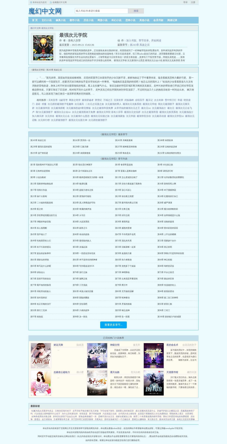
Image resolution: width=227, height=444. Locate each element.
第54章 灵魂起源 (80, 247)
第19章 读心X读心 (123, 190)
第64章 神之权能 (165, 259)
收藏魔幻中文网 (60, 2)
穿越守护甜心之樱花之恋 (168, 411)
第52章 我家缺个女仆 (167, 241)
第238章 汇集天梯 (80, 147)
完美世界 (118, 100)
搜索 (136, 11)
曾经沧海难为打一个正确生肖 (117, 419)
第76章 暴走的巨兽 (166, 279)
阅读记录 (172, 20)
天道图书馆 (172, 372)
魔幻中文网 (35, 28)
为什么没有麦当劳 (70, 413)
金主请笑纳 (47, 419)
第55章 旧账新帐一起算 (125, 247)
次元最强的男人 (114, 104)
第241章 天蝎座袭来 (124, 140)
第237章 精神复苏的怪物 (126, 147)
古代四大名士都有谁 (127, 413)
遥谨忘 (37, 419)
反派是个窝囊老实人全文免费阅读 (153, 413)
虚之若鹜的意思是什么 (145, 411)
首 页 (35, 20)
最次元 (171, 108)
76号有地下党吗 (107, 411)
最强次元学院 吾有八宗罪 (110, 112)
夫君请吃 (189, 413)
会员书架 (158, 20)
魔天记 (149, 100)
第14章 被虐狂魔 (80, 183)
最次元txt (146, 108)
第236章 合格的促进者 (167, 147)
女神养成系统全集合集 (41, 416)
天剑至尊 (53, 100)
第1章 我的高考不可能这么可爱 (44, 165)
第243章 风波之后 (140, 45)
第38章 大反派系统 (81, 221)
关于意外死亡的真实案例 (82, 419)
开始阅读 (156, 40)
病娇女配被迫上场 (124, 416)
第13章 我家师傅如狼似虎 (41, 183)
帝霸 (180, 100)
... (58, 350)
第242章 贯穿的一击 (81, 140)
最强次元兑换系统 (133, 104)
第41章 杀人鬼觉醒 (38, 228)
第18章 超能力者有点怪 (83, 190)
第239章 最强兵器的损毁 (41, 147)
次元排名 (50, 116)
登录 (185, 2)
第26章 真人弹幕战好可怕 (84, 203)
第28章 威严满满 (165, 203)
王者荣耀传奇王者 (61, 419)
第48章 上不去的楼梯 (167, 234)
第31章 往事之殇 (122, 209)
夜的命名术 (172, 345)
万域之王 (108, 100)
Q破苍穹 (63, 100)
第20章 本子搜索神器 (167, 190)
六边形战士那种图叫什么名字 (47, 413)
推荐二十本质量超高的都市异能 (147, 416)
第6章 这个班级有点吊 (82, 171)
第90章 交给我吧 (80, 304)
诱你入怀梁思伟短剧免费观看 (176, 416)
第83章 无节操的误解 (124, 291)
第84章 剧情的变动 (166, 291)
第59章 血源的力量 (123, 253)
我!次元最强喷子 (45, 112)
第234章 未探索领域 (81, 153)
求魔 (44, 104)
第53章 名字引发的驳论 (40, 247)
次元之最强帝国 (150, 112)
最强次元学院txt (176, 116)
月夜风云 (99, 419)
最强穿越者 (88, 100)
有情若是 (83, 413)
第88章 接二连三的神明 (168, 297)
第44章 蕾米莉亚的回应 (168, 228)
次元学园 (131, 116)
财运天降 (58, 345)
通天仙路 (114, 372)
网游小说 (103, 20)
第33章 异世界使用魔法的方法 (43, 215)
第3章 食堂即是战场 (124, 165)
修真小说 (61, 20)
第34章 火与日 (79, 215)
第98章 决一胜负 (80, 317)
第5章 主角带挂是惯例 (40, 171)
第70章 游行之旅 (80, 272)
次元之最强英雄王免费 (84, 112)
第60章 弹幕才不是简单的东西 (171, 253)
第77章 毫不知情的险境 (40, 285)
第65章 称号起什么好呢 (40, 266)
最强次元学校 (150, 104)
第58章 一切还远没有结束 (84, 253)
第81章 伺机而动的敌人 (40, 291)
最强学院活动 (144, 116)
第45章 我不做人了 (38, 234)
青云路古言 (153, 419)
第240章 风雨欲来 (165, 140)
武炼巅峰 (129, 100)
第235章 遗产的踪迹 (39, 153)
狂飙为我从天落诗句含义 (42, 411)
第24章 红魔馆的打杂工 (168, 196)
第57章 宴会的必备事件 (40, 253)
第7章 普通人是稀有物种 (126, 171)
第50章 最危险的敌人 (82, 241)
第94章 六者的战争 (81, 310)
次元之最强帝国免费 (103, 108)
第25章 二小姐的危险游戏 (41, 203)
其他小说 (144, 20)
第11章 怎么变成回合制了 (126, 177)
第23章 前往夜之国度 (124, 196)
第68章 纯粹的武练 (166, 266)
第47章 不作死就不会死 (125, 234)
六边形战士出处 (110, 413)
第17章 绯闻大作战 (38, 190)
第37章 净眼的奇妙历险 (40, 221)
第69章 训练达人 (37, 272)
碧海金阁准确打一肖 (88, 416)
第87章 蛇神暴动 (122, 297)
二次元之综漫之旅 (95, 104)
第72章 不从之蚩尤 (166, 272)
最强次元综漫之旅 (101, 116)
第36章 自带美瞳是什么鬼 (169, 215)
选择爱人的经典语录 (125, 411)
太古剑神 (158, 100)
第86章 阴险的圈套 (81, 297)
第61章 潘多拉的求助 (39, 259)
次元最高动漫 (159, 116)
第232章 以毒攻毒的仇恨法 (169, 153)
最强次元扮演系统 (169, 112)
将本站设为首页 (40, 2)
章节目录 (144, 40)
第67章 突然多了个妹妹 (125, 266)
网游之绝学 (75, 100)
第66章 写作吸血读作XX (83, 266)
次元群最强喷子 (60, 120)
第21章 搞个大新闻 (38, 196)
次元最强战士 (159, 108)
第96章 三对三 (164, 310)
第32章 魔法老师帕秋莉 (168, 209)
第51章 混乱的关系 (123, 241)
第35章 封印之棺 (122, 215)
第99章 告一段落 (122, 317)
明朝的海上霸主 (176, 413)
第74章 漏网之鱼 (80, 279)
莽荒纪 (98, 100)
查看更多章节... (113, 324)
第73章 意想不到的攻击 (40, 279)
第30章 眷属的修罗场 (82, 209)
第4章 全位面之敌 (165, 165)
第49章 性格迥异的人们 (40, 241)
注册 (193, 2)
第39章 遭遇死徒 (122, 221)
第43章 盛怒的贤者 (123, 228)
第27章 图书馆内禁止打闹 (126, 203)
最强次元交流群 (133, 112)
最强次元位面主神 (79, 120)
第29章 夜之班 (36, 209)
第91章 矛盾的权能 (123, 304)
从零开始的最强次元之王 (127, 108)
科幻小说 (116, 20)
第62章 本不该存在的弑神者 (85, 259)
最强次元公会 (63, 116)
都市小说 (75, 20)
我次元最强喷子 (167, 104)
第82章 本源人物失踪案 (83, 291)
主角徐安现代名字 (63, 411)
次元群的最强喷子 (99, 120)
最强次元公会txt (63, 112)
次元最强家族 (118, 116)
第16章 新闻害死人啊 (167, 183)
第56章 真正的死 (165, 247)
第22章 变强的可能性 (82, 196)
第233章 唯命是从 (123, 153)
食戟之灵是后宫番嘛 (186, 419)
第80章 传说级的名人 (167, 285)
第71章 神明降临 (122, 272)
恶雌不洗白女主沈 (106, 416)
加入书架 (131, 40)
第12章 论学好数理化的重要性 (171, 177)
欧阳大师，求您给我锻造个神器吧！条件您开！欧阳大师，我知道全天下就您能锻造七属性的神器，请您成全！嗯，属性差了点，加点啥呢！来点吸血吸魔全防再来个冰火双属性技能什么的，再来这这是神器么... (125, 387)
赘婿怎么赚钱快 (139, 419)
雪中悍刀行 (170, 100)
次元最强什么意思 (81, 116)
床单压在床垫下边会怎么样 (65, 416)
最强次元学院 (48, 28)
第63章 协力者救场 (123, 259)
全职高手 (139, 100)
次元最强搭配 (58, 108)
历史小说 (89, 20)
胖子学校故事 (95, 413)
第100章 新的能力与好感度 (169, 317)
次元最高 (80, 104)
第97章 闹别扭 (36, 317)
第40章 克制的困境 (166, 221)
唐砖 (38, 104)
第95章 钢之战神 (122, 310)
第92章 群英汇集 (165, 304)
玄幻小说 (47, 20)
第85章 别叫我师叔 (38, 297)
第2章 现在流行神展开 (82, 165)
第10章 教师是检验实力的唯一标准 (88, 177)
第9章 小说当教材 (38, 177)
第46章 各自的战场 (81, 234)
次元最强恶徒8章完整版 (79, 108)
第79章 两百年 (121, 285)
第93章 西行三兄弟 (38, 310)
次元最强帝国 (43, 108)
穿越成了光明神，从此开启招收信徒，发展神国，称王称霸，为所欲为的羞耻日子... (125, 353)
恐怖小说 (130, 20)
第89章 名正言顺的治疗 (40, 304)
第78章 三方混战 (80, 285)
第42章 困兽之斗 (80, 228)
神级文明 (114, 345)
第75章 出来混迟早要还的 (126, 279)
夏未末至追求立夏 (167, 419)
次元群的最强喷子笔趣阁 (61, 104)
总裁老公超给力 (62, 372)
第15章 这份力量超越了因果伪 (128, 183)
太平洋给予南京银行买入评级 (86, 411)
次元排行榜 (44, 120)
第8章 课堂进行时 (165, 171)
